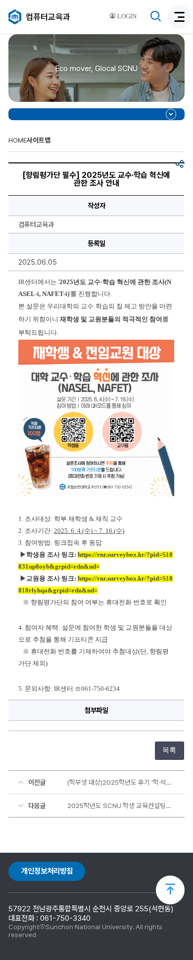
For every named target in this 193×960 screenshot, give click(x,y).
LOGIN (126, 16)
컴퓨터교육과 (48, 17)
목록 (169, 750)
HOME (17, 140)
